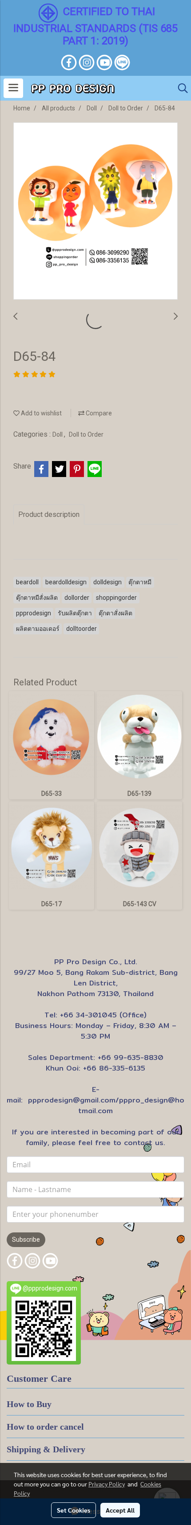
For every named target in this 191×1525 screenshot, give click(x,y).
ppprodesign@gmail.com (71, 1100)
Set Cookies (73, 1510)
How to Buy (29, 1404)
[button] (180, 88)
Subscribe (26, 1239)
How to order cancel (45, 1426)
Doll (58, 434)
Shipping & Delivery (46, 1449)
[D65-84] (95, 211)
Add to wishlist (41, 413)
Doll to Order (86, 434)
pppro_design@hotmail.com (131, 1105)
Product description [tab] (49, 514)
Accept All (120, 1510)
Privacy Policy (106, 1484)
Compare (98, 413)
